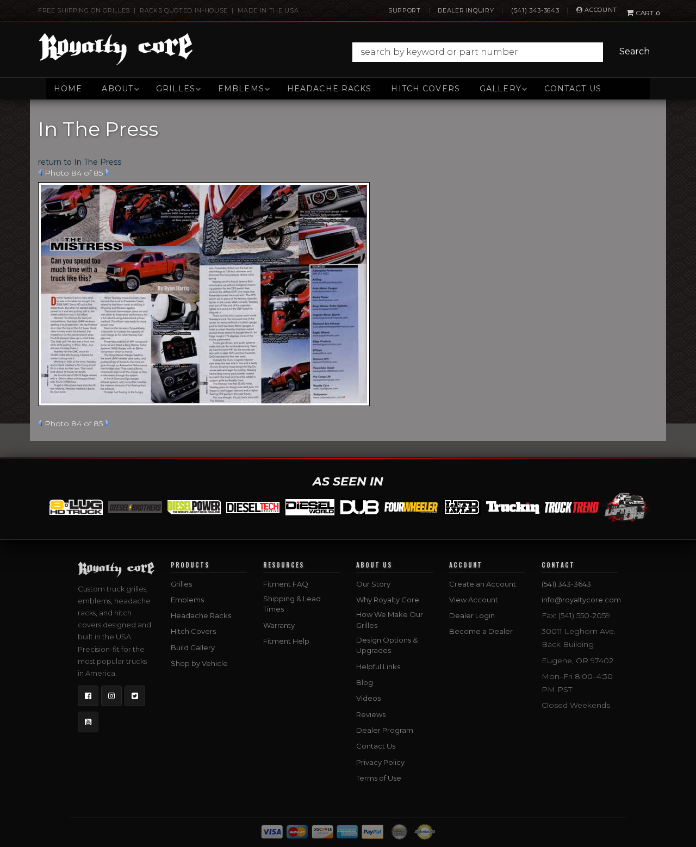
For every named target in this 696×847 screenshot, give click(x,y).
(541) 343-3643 (535, 10)
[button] (503, 52)
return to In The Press (79, 162)
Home (68, 89)
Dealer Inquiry (466, 10)
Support (404, 10)
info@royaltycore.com (581, 599)
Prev (40, 172)
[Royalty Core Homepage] (116, 48)
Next (107, 172)
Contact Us (572, 89)
